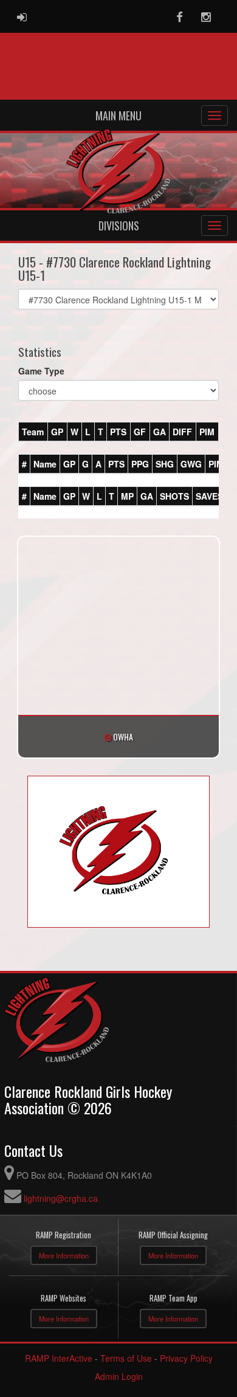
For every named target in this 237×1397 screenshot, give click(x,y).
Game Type (41, 371)
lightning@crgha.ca (61, 1198)
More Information (64, 1255)
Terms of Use (126, 1358)
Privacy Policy (186, 1358)
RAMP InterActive (58, 1358)
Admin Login (119, 1376)
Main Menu (118, 115)
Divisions (118, 225)
